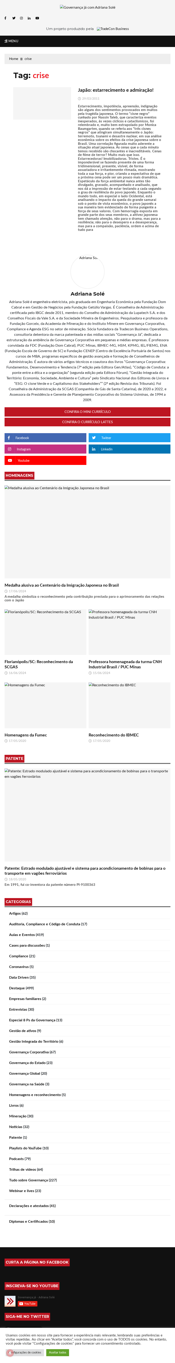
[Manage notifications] (10, 1353)
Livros (14, 1105)
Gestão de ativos (22, 1031)
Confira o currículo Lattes (87, 422)
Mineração (17, 1116)
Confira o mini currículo (87, 412)
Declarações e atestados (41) (32, 1206)
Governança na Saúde (26, 1084)
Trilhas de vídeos (22, 1169)
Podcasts (16, 1159)
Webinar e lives (21, 1191)
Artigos (15, 913)
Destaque (17, 988)
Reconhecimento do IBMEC (114, 735)
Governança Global (24, 1073)
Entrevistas (18, 1009)
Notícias (15, 1127)
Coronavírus (19, 967)
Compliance (18, 956)
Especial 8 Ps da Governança (32, 1020)
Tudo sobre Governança (28, 1180)
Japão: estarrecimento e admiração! (116, 90)
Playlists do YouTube (25, 1148)
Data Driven (19, 977)
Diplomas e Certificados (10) (32, 1221)
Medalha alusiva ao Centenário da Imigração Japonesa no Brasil (62, 585)
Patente (15, 1137)
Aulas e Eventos (22, 935)
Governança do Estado (27, 1063)
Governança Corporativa (29, 1052)
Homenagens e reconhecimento (35, 1095)
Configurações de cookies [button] (24, 1352)
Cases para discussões (27, 945)
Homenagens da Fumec (26, 735)
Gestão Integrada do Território (33, 1041)
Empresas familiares (25, 999)
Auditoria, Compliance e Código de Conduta (44, 924)
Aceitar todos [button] (57, 1352)
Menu (12, 41)
